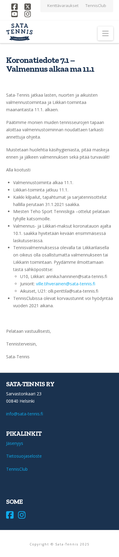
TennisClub (17, 469)
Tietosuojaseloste (24, 456)
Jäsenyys (14, 443)
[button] (105, 33)
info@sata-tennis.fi (24, 414)
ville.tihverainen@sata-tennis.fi (65, 284)
